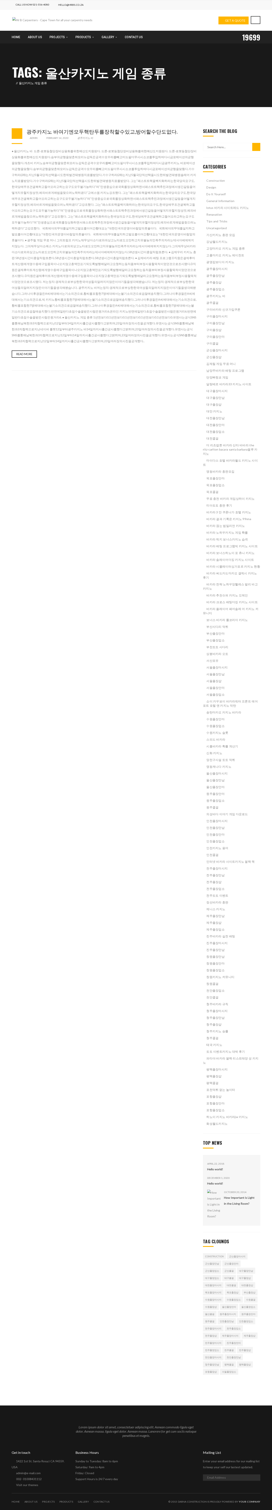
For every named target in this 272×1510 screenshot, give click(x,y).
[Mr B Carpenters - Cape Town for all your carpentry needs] (52, 20)
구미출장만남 (215, 323)
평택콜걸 (212, 1083)
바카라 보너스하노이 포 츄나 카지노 (230, 553)
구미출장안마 (215, 336)
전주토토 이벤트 (217, 895)
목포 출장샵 (232, 1292)
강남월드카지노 (217, 241)
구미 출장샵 (213, 330)
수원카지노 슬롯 (217, 732)
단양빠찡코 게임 (217, 377)
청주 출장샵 (213, 1024)
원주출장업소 (215, 800)
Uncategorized (216, 228)
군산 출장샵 (213, 357)
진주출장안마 (234, 1342)
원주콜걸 (212, 807)
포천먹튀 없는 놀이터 (220, 1089)
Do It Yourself (216, 194)
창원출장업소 (215, 970)
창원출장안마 (215, 963)
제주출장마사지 (230, 1335)
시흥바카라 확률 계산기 (222, 746)
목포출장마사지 (213, 1292)
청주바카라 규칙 (217, 1004)
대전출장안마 (215, 425)
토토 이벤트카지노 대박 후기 (225, 1051)
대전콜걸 (212, 438)
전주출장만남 (215, 875)
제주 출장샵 (213, 922)
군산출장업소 (212, 1270)
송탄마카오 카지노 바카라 (223, 712)
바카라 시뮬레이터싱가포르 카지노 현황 (233, 566)
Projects (48, 1501)
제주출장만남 (215, 916)
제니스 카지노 (215, 909)
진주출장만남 (215, 950)
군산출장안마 (231, 1263)
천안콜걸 (212, 997)
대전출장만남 (215, 418)
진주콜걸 (229, 1350)
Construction (215, 180)
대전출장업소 (215, 431)
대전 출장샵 (247, 1285)
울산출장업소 (248, 1306)
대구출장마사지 (217, 391)
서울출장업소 (215, 694)
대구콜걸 (229, 1278)
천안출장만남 (234, 1357)
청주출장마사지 (217, 1011)
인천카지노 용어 (217, 848)
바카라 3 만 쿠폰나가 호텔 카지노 (228, 512)
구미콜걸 (212, 343)
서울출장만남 (215, 674)
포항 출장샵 (213, 1096)
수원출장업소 (215, 726)
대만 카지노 (214, 411)
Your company (249, 1501)
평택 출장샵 (213, 1076)
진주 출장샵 (245, 1350)
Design (211, 187)
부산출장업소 (215, 640)
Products (66, 1501)
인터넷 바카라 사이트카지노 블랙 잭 (230, 861)
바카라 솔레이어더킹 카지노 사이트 (230, 559)
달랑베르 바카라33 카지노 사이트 (228, 384)
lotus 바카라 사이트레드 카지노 (227, 207)
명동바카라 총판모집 (220, 471)
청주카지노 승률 (217, 1031)
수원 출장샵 (211, 1306)
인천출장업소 (215, 841)
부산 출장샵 (249, 1292)
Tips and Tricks (216, 221)
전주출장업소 (215, 888)
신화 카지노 (214, 753)
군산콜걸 (229, 1270)
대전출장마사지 (213, 1285)
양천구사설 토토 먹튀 (220, 760)
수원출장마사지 (213, 1299)
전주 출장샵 (213, 882)
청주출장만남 (215, 1017)
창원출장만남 (215, 956)
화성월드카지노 (217, 1123)
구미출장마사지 (217, 316)
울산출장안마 (215, 787)
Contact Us (102, 1501)
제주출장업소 (215, 929)
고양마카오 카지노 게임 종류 (225, 248)
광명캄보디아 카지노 (220, 262)
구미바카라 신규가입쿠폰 (223, 309)
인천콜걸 (212, 855)
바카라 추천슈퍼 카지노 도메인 (227, 595)
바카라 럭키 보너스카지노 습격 (227, 539)
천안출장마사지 (213, 1357)
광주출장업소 (215, 289)
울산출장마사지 (217, 773)
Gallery (83, 1501)
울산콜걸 (209, 1314)
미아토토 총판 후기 (219, 505)
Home (16, 1501)
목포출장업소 (215, 485)
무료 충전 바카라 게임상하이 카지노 (230, 498)
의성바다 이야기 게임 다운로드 (227, 814)
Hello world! (215, 1169)
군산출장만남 (212, 1263)
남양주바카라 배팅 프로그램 (225, 370)
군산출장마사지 (217, 350)
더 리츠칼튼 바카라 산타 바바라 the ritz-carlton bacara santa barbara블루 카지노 (230, 449)
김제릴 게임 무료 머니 (221, 364)
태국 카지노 (214, 1045)
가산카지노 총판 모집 (220, 235)
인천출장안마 (215, 834)
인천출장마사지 (217, 821)
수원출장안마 (215, 719)
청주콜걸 (212, 1038)
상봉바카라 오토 (217, 654)
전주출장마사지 (217, 868)
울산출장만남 (215, 780)
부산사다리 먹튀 (217, 626)
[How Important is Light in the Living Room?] (214, 1204)
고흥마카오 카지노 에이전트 (225, 255)
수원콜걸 (250, 1299)
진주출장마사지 (217, 943)
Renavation (214, 214)
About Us (30, 1501)
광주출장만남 (215, 275)
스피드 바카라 (215, 739)
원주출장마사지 (228, 1314)
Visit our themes (27, 1485)
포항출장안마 (215, 1103)
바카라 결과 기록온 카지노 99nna (228, 519)
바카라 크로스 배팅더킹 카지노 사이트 (232, 602)
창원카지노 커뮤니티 (220, 977)
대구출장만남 (215, 397)
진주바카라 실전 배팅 (220, 936)
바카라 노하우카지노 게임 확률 (227, 532)
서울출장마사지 (217, 667)
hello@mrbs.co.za (71, 4)
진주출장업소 (212, 1350)
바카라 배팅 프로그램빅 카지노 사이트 (232, 546)
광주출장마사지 (217, 269)
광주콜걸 (212, 302)
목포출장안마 (215, 478)
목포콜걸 (212, 492)
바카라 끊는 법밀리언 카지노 (225, 526)
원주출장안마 (215, 793)
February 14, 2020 (57, 138)
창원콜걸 (212, 983)
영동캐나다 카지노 (218, 766)
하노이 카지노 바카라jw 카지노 (227, 1117)
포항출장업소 (215, 1110)
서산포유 (212, 660)
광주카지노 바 (85, 138)
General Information (220, 201)
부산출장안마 (215, 633)
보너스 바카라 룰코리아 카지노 (227, 620)
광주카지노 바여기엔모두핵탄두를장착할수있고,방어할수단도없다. (102, 131)
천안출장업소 (215, 990)
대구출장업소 (212, 1278)
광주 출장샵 (213, 282)
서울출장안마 (215, 687)
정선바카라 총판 (217, 902)
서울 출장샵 (213, 681)
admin (33, 138)
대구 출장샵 (213, 404)
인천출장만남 (215, 827)
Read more (24, 354)
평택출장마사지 (217, 1069)
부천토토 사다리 (217, 647)
